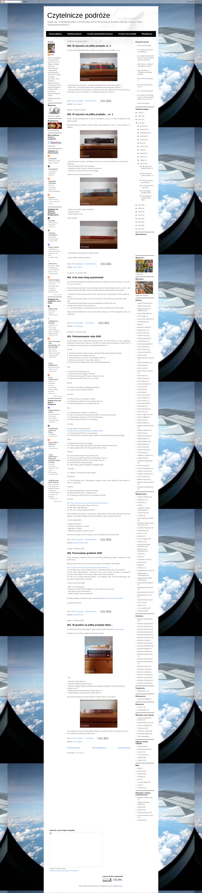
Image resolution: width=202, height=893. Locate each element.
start (139, 785)
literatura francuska (144, 643)
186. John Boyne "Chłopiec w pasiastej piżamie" (145, 72)
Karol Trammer (143, 398)
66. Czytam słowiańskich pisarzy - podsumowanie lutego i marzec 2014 (146, 97)
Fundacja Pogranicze (144, 528)
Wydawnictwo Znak (144, 600)
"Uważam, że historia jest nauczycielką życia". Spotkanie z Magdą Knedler (54, 329)
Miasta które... (142, 691)
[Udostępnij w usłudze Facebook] (108, 101)
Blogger (120, 886)
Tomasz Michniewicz (144, 468)
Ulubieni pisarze (74, 34)
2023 (140, 116)
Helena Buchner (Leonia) (146, 358)
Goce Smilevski (143, 347)
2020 (140, 205)
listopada (143, 129)
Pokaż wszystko (58, 294)
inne (139, 779)
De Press (140, 707)
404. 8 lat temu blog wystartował (85, 277)
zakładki (140, 757)
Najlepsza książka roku (145, 798)
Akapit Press (142, 500)
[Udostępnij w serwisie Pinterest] (110, 101)
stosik (75, 104)
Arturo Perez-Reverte (145, 319)
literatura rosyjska (144, 669)
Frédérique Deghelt (144, 344)
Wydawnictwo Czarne (145, 571)
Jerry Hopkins (142, 381)
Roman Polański (143, 450)
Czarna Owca (142, 513)
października (144, 133)
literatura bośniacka (144, 632)
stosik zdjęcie (142, 755)
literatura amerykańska (145, 619)
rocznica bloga (78, 326)
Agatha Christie (143, 306)
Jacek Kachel (52, 159)
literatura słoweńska (144, 680)
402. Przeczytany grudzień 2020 (84, 553)
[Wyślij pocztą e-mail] (101, 101)
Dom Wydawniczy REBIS (145, 518)
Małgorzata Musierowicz (146, 426)
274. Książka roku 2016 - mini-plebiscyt (145, 51)
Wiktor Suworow (143, 479)
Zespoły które (142, 710)
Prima (139, 557)
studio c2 (141, 605)
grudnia (143, 126)
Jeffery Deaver (142, 378)
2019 (140, 208)
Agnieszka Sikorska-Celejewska (144, 310)
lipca (141, 143)
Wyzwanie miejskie (144, 734)
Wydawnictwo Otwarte (145, 588)
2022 (140, 119)
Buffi (139, 505)
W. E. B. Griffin (142, 477)
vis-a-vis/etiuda (143, 608)
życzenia (140, 788)
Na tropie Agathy (143, 725)
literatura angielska (144, 624)
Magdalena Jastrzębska (52, 182)
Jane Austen (141, 376)
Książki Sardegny (54, 280)
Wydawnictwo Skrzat (145, 592)
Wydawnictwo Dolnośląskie (142, 574)
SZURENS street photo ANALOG (53, 481)
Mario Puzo (141, 412)
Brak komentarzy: (91, 101)
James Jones (142, 368)
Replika (140, 565)
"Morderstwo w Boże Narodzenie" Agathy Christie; (86, 431)
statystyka (141, 820)
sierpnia (143, 140)
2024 (140, 113)
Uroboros (141, 568)
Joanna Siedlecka (143, 384)
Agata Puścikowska (144, 303)
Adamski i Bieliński (144, 497)
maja (142, 150)
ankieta (140, 807)
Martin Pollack (142, 423)
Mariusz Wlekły (143, 417)
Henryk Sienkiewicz (144, 362)
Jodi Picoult (141, 387)
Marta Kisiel (141, 420)
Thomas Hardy (142, 466)
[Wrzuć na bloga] (103, 101)
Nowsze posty (73, 748)
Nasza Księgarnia (143, 539)
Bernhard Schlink (143, 327)
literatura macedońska (145, 654)
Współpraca (147, 34)
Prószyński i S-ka (143, 559)
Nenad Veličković (143, 441)
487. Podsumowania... (145, 46)
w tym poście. (120, 629)
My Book (140, 536)
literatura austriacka (144, 626)
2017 (140, 215)
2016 (140, 219)
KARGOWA (51, 434)
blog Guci (51, 197)
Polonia (140, 554)
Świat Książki (142, 611)
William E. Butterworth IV (146, 482)
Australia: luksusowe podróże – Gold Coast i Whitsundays (53, 468)
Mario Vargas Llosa (144, 414)
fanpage (140, 777)
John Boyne (141, 389)
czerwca (143, 146)
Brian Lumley (142, 333)
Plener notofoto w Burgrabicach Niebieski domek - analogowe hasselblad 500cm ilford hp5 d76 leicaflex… (54, 490)
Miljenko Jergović (143, 430)
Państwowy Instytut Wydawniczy (144, 545)
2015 (140, 222)
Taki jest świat (52, 309)
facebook (141, 774)
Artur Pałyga (142, 316)
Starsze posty (124, 748)
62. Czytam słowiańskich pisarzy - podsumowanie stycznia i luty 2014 (146, 58)
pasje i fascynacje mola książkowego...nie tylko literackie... (54, 344)
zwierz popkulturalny (52, 364)
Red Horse (141, 562)
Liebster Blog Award (144, 723)
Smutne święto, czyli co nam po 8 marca (54, 201)
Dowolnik (51, 221)
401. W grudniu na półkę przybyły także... (90, 625)
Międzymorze (142, 531)
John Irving (141, 392)
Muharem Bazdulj (143, 436)
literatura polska (143, 666)
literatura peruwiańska (145, 662)
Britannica (141, 502)
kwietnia (143, 153)
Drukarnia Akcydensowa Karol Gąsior (146, 524)
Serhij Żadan (142, 452)
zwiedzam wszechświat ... (53, 234)
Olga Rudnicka (142, 444)
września (143, 136)
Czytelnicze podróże (78, 15)
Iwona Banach (53, 169)
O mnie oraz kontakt (127, 34)
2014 (140, 225)
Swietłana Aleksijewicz (145, 461)
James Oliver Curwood (145, 371)
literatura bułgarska (144, 635)
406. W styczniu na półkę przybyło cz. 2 (89, 46)
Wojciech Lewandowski (145, 487)
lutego (142, 160)
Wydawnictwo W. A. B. (145, 595)
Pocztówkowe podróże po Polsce (53, 430)
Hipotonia (51, 446)
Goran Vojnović (143, 349)
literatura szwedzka (144, 675)
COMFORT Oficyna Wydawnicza (144, 509)
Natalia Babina (142, 439)
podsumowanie (78, 615)
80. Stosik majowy (144, 103)
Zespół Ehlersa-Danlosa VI (53, 443)
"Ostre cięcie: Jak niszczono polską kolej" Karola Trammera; (89, 503)
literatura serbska (143, 672)
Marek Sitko (141, 406)
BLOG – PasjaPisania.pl (53, 378)
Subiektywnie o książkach (53, 322)
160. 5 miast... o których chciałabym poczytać (145, 65)
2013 (140, 229)
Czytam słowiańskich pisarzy (100, 34)
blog (139, 768)
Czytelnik (140, 515)
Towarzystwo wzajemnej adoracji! (52, 173)
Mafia (52, 55)
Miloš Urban (141, 433)
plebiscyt (140, 810)
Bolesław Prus (142, 330)
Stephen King (142, 458)
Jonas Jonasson (143, 395)
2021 (140, 123)
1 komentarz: (89, 738)
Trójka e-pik (141, 728)
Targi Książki (142, 746)
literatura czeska (143, 640)
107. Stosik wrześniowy (145, 91)
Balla (139, 324)
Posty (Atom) (79, 753)
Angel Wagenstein (144, 313)
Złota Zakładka (143, 736)
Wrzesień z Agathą (144, 731)
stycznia (143, 164)
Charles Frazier (143, 336)
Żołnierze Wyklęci (143, 699)
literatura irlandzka (144, 651)
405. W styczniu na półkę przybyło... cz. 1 (90, 114)
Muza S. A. (141, 533)
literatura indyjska (143, 649)
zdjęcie (80, 104)
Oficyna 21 (141, 542)
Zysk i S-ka (141, 602)
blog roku (141, 771)
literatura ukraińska (144, 683)
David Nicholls (142, 341)
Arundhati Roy (142, 322)
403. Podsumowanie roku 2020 (84, 336)
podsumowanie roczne (80, 543)
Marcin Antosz (142, 401)
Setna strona (52, 264)
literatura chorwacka (144, 637)
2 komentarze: (90, 323)
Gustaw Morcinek (143, 352)
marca (142, 157)
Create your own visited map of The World (64, 871)
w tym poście (108, 598)
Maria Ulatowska (143, 409)
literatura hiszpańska (144, 646)
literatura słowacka (144, 677)
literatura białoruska (144, 629)
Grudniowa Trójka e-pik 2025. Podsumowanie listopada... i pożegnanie (54, 286)
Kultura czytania (53, 247)
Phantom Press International (143, 550)
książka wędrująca (143, 749)
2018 (140, 212)
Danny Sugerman (143, 338)
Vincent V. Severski (144, 471)
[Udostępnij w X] (106, 101)
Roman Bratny (142, 447)
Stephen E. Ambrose (144, 455)
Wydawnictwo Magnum (145, 583)
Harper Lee (141, 355)
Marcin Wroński (143, 403)
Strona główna (55, 34)
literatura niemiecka (144, 659)
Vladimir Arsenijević (144, 474)
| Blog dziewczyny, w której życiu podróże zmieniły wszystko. (54, 458)
